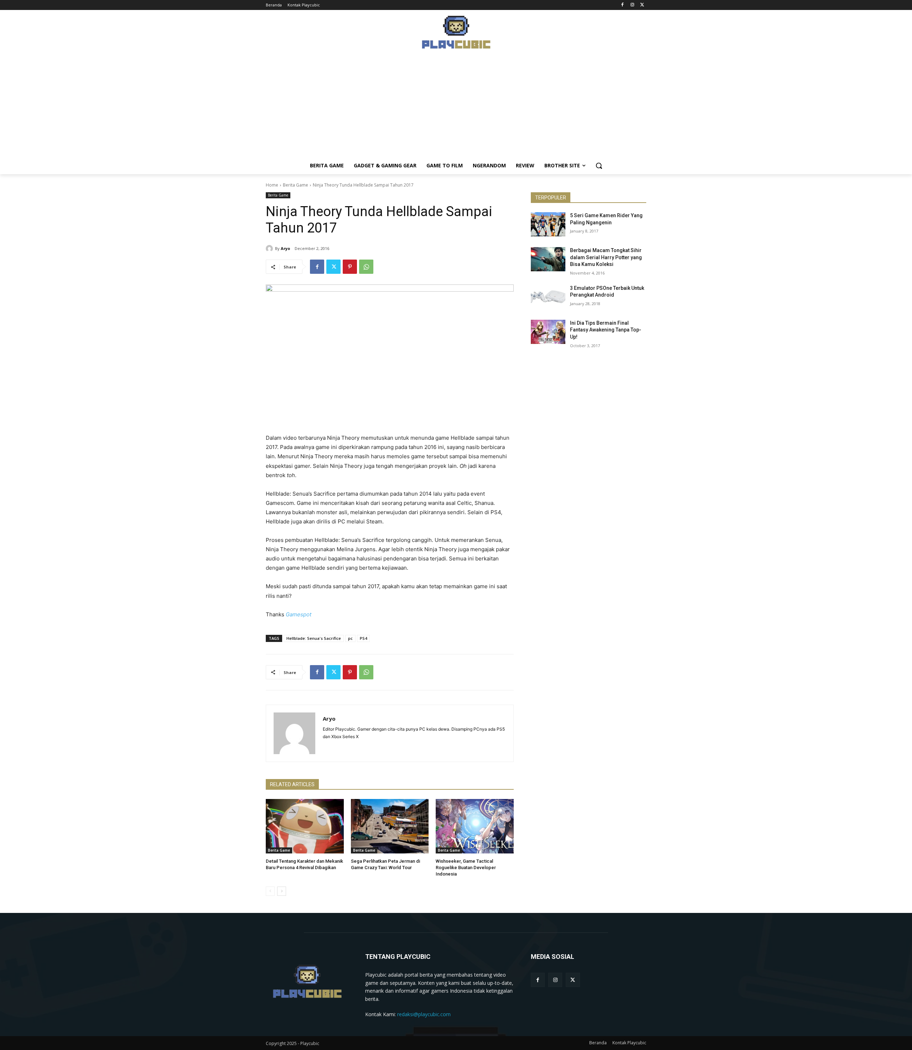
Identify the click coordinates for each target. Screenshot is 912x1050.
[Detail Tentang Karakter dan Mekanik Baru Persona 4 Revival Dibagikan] (305, 826)
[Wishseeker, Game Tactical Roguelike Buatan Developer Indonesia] (475, 826)
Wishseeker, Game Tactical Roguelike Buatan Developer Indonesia (466, 867)
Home (272, 185)
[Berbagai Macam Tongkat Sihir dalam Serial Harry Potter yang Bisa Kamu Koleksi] (548, 259)
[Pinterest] (350, 267)
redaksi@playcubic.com (424, 1014)
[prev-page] (270, 891)
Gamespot (298, 614)
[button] (598, 165)
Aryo (285, 248)
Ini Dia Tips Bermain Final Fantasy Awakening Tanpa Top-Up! (605, 330)
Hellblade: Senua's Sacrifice (313, 638)
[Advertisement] (456, 107)
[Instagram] (632, 5)
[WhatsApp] (366, 267)
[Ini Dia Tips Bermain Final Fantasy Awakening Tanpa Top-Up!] (548, 332)
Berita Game (295, 185)
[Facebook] (622, 5)
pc (350, 638)
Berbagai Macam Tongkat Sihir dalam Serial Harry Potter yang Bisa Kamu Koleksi (606, 257)
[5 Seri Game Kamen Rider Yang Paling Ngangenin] (548, 224)
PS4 (363, 638)
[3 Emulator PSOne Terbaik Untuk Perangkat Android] (548, 297)
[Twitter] (642, 5)
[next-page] (281, 891)
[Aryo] (270, 248)
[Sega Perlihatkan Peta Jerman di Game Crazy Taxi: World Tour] (390, 826)
